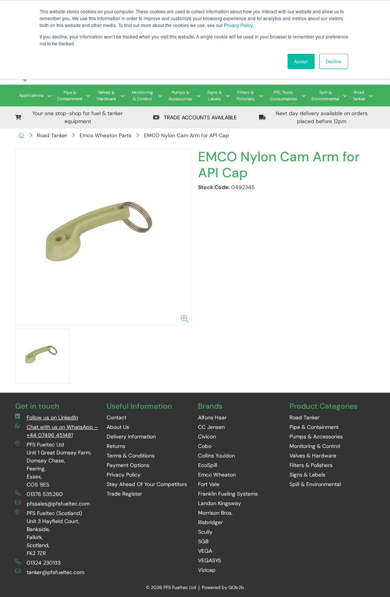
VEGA (205, 550)
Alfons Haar (212, 417)
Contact (116, 417)
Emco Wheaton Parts (105, 135)
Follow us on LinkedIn (52, 417)
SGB (203, 541)
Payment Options (128, 465)
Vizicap (207, 570)
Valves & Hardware (106, 95)
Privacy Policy (238, 25)
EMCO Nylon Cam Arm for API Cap (186, 135)
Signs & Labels (214, 95)
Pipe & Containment (69, 95)
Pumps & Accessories (180, 95)
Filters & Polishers (245, 95)
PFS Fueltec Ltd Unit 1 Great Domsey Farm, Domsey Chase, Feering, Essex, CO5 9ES (59, 464)
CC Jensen (211, 427)
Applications (31, 95)
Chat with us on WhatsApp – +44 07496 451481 (62, 431)
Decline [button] (334, 61)
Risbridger (210, 522)
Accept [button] (301, 61)
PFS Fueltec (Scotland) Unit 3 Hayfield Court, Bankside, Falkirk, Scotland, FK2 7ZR (54, 533)
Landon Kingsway (219, 503)
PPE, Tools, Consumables (283, 95)
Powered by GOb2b (223, 587)
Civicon (207, 436)
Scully (205, 531)
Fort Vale (208, 484)
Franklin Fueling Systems (228, 493)
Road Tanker (359, 95)
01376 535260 (45, 494)
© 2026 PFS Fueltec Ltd (171, 587)
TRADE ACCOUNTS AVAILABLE (199, 117)
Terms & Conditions (131, 455)
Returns (116, 446)
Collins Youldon (216, 455)
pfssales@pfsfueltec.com (58, 503)
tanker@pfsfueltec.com (55, 572)
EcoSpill (207, 465)
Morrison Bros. (215, 512)
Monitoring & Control (142, 95)
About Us (118, 427)
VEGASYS (209, 560)
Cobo (204, 446)
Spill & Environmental (325, 95)
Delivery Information (131, 436)
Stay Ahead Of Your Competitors (147, 484)
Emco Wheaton (217, 474)
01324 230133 (44, 562)
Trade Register (124, 493)
